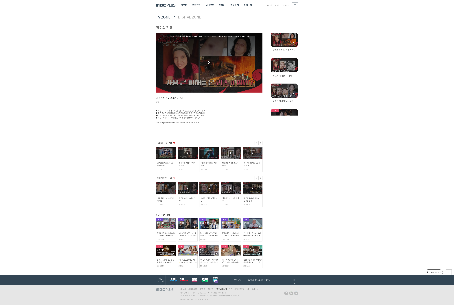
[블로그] (291, 293)
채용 (248, 289)
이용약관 (210, 289)
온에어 (222, 5)
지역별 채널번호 (239, 289)
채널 (161, 279)
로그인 (269, 5)
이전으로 (295, 277)
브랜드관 (286, 5)
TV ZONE (163, 17)
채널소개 (248, 5)
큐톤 (230, 289)
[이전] (257, 143)
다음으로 (295, 283)
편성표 (184, 5)
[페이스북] (286, 293)
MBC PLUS (165, 5)
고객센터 (277, 5)
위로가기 (449, 272)
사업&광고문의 (193, 289)
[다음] (260, 143)
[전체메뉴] (295, 5)
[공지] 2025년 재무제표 (255, 284)
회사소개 (234, 5)
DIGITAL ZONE (189, 17)
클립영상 (210, 5)
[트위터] (296, 293)
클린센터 (202, 289)
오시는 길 (255, 289)
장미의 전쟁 (164, 27)
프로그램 (196, 5)
